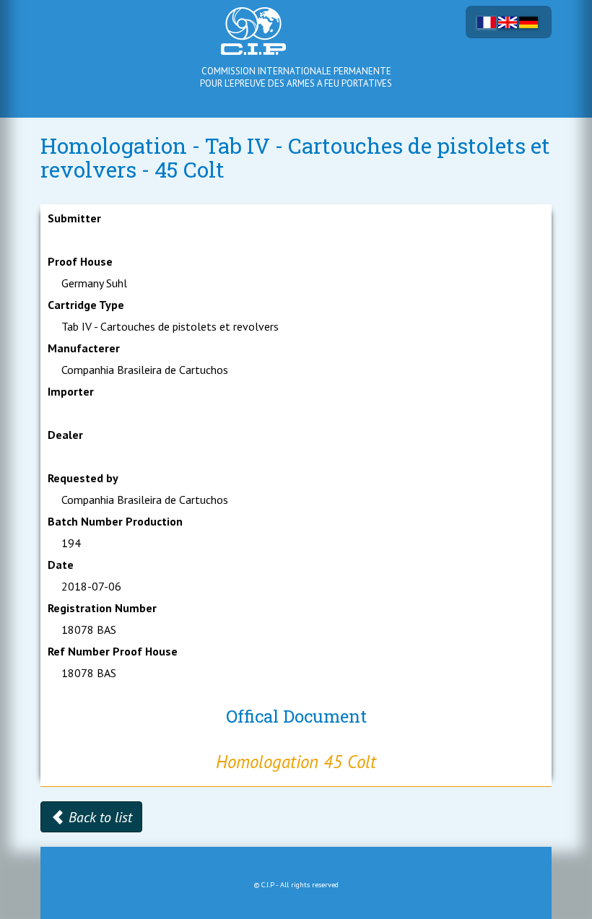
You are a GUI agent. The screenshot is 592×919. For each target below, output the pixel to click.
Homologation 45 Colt (296, 761)
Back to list (98, 817)
